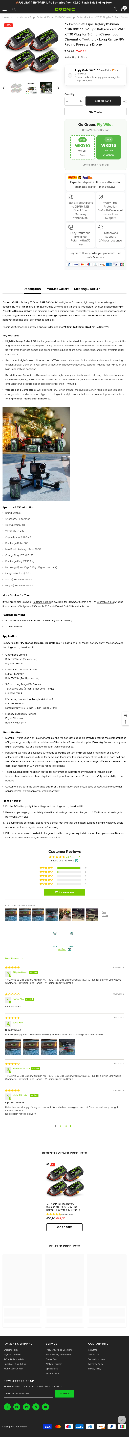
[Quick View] (48, 1164)
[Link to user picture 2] (31, 1047)
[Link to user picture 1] (13, 1047)
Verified (62, 949)
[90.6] (55, 938)
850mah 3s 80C (41, 606)
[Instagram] (16, 1406)
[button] (3, 87)
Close (126, 2)
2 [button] (60, 1126)
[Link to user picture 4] (67, 1047)
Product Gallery (57, 289)
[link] (22, 1312)
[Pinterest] (26, 1406)
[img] (12, 967)
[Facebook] (7, 1406)
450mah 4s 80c (105, 601)
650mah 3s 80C (63, 606)
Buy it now (95, 112)
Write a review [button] (64, 892)
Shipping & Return (87, 289)
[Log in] (115, 9)
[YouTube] (45, 1406)
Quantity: (69, 94)
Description (32, 289)
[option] (31, 50)
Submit (64, 1393)
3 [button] (66, 1126)
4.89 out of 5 (73, 857)
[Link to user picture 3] (49, 1047)
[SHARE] (123, 101)
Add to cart (103, 101)
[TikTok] (35, 1406)
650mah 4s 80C (42, 601)
